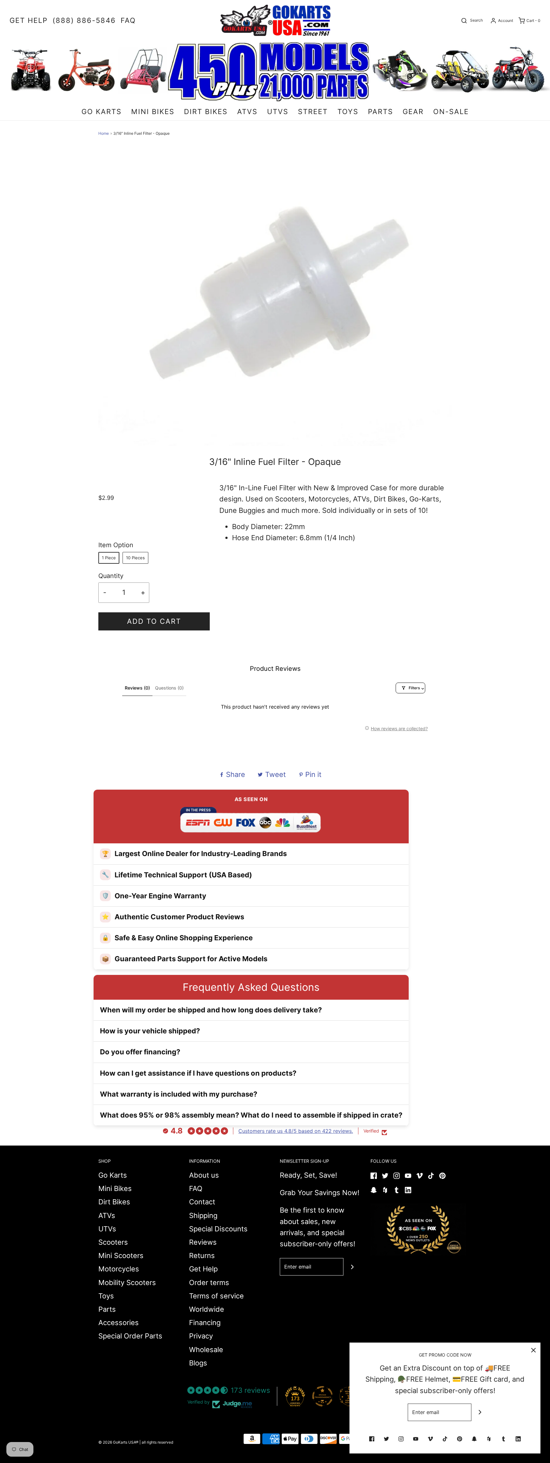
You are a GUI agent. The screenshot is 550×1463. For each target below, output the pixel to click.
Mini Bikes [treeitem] (152, 111)
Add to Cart (154, 621)
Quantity (110, 576)
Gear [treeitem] (413, 111)
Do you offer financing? (140, 1052)
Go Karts (112, 1175)
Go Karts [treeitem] (101, 111)
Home (103, 133)
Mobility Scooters (127, 1282)
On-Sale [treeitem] (451, 111)
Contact (202, 1202)
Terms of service (216, 1296)
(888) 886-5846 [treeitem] (84, 20)
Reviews (203, 1242)
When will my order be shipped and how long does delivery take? (211, 1010)
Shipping (203, 1215)
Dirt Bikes (114, 1202)
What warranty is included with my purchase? (178, 1094)
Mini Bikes (115, 1188)
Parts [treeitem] (380, 111)
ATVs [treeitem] (247, 111)
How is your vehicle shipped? (150, 1031)
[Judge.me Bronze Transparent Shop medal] (322, 1396)
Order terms (209, 1282)
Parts (107, 1309)
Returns (202, 1255)
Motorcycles (118, 1269)
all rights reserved (157, 1442)
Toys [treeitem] (347, 111)
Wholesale (206, 1349)
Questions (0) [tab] (169, 688)
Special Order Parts (130, 1336)
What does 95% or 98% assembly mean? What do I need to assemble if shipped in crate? (251, 1115)
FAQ (195, 1188)
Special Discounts (218, 1229)
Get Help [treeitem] (29, 20)
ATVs (106, 1215)
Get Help (203, 1269)
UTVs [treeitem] (277, 111)
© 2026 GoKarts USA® (118, 1442)
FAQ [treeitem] (128, 20)
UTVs (107, 1229)
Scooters (113, 1242)
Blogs (198, 1363)
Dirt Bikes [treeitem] (206, 111)
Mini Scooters (121, 1255)
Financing (205, 1322)
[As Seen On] (418, 1229)
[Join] (352, 1267)
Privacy (201, 1336)
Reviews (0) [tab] (137, 688)
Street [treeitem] (313, 111)
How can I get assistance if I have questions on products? (198, 1073)
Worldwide (206, 1309)
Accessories (118, 1322)
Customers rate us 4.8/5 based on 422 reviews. (295, 1131)
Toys (106, 1296)
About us (204, 1175)
